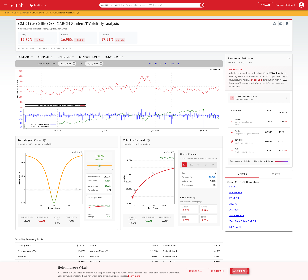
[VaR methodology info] (194, 197)
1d (184, 165)
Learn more (134, 275)
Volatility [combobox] (105, 5)
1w (191, 165)
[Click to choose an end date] (101, 63)
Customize (217, 271)
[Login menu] (301, 5)
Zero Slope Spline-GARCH (242, 221)
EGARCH (234, 198)
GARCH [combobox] (118, 5)
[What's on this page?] (274, 23)
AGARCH (234, 209)
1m (198, 165)
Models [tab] (242, 174)
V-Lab (17, 5)
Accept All (240, 271)
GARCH (233, 186)
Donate (265, 5)
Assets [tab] (276, 174)
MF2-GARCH (236, 227)
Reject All (195, 271)
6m (206, 165)
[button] (259, 98)
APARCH (234, 203)
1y (213, 165)
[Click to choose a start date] (74, 63)
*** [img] (285, 122)
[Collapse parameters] (288, 58)
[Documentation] (287, 23)
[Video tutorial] (280, 23)
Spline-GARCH (236, 215)
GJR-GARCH (235, 192)
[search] (202, 5)
